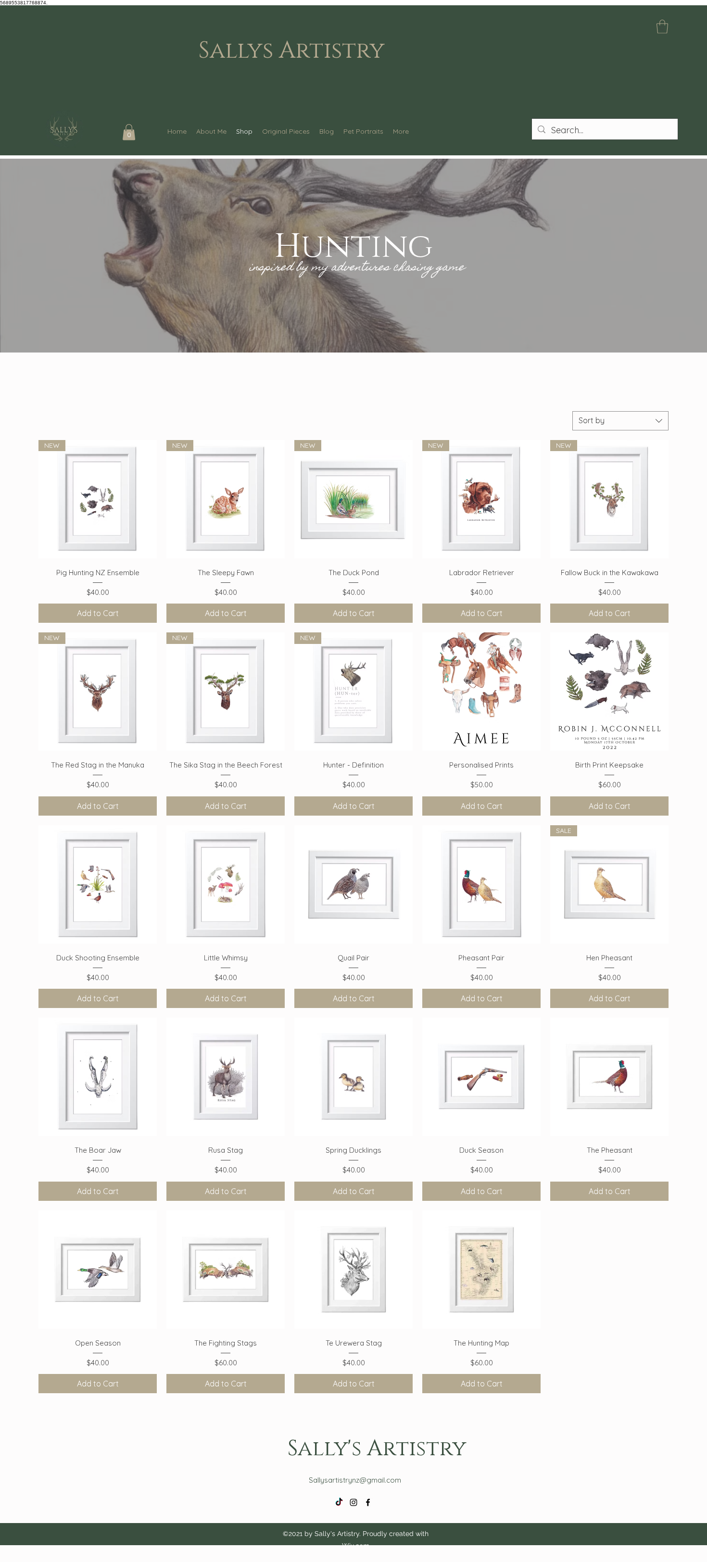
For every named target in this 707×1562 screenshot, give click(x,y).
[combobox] (620, 420)
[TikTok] (339, 1502)
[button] (662, 27)
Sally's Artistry (377, 1447)
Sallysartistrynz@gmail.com (355, 1480)
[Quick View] (481, 691)
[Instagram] (353, 1502)
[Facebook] (368, 1502)
